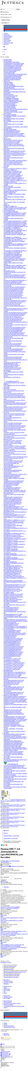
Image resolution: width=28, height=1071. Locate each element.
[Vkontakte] (4, 28)
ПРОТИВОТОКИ (8, 670)
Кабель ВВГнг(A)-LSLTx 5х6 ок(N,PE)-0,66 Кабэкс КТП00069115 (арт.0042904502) (14, 948)
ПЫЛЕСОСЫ (7, 685)
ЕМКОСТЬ (6, 205)
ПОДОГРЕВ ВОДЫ (9, 629)
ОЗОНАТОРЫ (7, 468)
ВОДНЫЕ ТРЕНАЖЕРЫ (10, 129)
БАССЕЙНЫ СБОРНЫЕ (10, 114)
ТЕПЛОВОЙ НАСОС (9, 210)
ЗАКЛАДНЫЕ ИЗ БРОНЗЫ (11, 211)
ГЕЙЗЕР (6, 167)
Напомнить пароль (5, 1051)
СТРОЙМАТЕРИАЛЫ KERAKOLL (13, 712)
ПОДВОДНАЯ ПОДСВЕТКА (11, 607)
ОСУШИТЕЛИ (7, 486)
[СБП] (5, 1024)
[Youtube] (4, 29)
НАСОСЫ (6, 412)
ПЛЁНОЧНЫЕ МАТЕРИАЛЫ (11, 489)
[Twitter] (3, 845)
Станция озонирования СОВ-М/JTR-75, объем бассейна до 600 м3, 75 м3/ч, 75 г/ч (13, 821)
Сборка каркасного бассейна (11, 977)
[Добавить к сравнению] (2, 916)
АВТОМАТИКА (8, 60)
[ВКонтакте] (1, 845)
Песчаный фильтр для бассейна (12, 974)
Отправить (3, 880)
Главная (6, 33)
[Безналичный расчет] (9, 1027)
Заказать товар (5, 866)
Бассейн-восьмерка (8, 969)
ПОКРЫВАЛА (7, 657)
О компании (7, 34)
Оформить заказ (5, 1065)
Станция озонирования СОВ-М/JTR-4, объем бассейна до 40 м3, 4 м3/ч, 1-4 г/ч (12, 817)
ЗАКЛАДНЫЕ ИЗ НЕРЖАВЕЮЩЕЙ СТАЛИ (15, 226)
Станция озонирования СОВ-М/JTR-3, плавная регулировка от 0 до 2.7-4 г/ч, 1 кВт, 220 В (13, 805)
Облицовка (6, 38)
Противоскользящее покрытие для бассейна (15, 971)
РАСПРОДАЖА (8, 59)
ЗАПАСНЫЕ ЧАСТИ (9, 271)
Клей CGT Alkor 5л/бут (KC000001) (10, 908)
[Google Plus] (6, 845)
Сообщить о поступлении (17, 866)
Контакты (6, 44)
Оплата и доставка (8, 42)
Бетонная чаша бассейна (10, 966)
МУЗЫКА (6, 732)
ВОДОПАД (7, 149)
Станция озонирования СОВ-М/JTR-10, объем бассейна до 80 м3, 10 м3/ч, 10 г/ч (13, 813)
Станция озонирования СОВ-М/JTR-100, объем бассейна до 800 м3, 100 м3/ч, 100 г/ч (13, 809)
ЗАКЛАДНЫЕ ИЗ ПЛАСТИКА (12, 253)
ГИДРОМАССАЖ (8, 186)
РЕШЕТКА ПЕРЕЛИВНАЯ (11, 695)
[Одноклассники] (5, 845)
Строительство (7, 37)
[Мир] (5, 1023)
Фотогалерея (7, 41)
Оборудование (7, 40)
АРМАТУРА (7, 81)
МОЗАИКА (7, 388)
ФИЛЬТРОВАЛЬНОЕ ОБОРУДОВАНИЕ (14, 734)
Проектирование (8, 36)
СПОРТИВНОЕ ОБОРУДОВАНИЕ (13, 470)
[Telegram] (4, 30)
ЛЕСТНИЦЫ (7, 370)
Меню (5, 49)
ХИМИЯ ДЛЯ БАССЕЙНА (11, 750)
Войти (2, 1050)
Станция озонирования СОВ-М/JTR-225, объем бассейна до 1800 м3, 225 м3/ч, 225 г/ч (13, 801)
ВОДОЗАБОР (7, 139)
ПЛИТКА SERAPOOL (9, 505)
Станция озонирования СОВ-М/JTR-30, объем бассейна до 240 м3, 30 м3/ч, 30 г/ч (13, 825)
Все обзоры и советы (6, 962)
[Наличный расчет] (9, 1025)
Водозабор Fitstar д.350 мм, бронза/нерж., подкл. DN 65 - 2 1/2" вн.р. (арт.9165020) (14, 934)
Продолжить (4, 1064)
